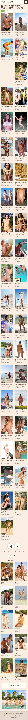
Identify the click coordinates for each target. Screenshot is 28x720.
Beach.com (7, 2)
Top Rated (14, 10)
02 (8, 551)
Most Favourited (21, 10)
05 (19, 551)
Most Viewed (7, 10)
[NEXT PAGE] (11, 546)
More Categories (13, 685)
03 (12, 551)
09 (18, 555)
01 (4, 551)
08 (14, 555)
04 (15, 551)
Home (2, 10)
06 (23, 551)
